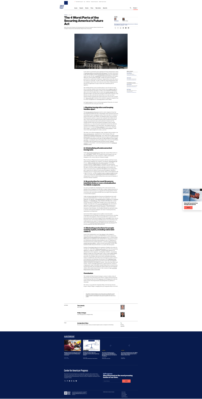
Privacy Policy (124, 393)
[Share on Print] (128, 28)
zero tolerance (103, 234)
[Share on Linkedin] (121, 28)
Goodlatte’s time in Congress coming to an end (107, 173)
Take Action (98, 8)
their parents (103, 237)
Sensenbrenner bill (113, 161)
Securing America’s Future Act (104, 74)
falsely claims (94, 247)
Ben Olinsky (108, 358)
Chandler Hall (123, 358)
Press (92, 8)
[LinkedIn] (74, 381)
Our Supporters (124, 395)
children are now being (89, 237)
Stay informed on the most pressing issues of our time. (118, 375)
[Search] (130, 8)
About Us (105, 8)
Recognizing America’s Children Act (104, 199)
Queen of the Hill (89, 98)
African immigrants (100, 127)
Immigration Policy (82, 323)
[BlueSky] (76, 381)
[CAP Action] (67, 393)
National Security (94, 1)
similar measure (96, 164)
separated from (97, 237)
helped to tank (112, 89)
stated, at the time (102, 167)
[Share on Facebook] (118, 28)
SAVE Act (88, 1)
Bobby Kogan (90, 358)
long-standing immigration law (93, 152)
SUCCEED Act (94, 200)
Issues (75, 8)
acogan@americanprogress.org (131, 92)
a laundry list (98, 76)
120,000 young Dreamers (103, 203)
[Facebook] (67, 381)
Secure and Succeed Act (89, 134)
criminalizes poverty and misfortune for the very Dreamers (102, 222)
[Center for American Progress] (66, 5)
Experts (81, 8)
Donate (135, 8)
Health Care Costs (102, 1)
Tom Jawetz (80, 305)
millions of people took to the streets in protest (98, 163)
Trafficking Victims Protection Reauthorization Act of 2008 (100, 259)
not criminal (89, 154)
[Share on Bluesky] (123, 28)
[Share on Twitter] (115, 28)
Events (86, 8)
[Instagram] (71, 381)
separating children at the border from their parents (96, 73)
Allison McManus (94, 358)
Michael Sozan (104, 358)
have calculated (109, 128)
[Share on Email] (126, 28)
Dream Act (86, 199)
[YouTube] (69, 381)
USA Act (92, 199)
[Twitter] (65, 381)
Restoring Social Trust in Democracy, (121, 24)
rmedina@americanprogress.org (131, 75)
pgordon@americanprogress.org (131, 86)
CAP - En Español (124, 394)
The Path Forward (79, 1)
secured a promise (109, 92)
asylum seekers (113, 253)
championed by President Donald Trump (92, 135)
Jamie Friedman (85, 358)
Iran (84, 1)
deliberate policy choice (101, 249)
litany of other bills (92, 196)
